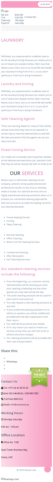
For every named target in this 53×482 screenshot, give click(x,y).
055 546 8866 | (32, 20)
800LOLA (18, 398)
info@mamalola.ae (19, 404)
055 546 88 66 (16, 393)
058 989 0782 (31, 393)
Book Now (45, 4)
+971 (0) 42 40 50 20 (18, 387)
